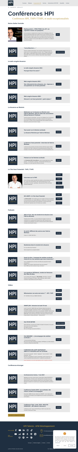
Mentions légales (36, 442)
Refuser (58, 445)
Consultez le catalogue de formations (16, 415)
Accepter (71, 445)
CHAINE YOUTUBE (60, 52)
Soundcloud (60, 187)
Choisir (65, 445)
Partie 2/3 (59, 294)
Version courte (60, 327)
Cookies (43, 442)
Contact (48, 442)
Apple (59, 183)
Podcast (59, 70)
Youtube (59, 233)
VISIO (58, 34)
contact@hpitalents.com (48, 435)
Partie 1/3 (59, 290)
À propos (30, 442)
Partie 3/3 (59, 298)
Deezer (59, 178)
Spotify (59, 174)
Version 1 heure (60, 323)
